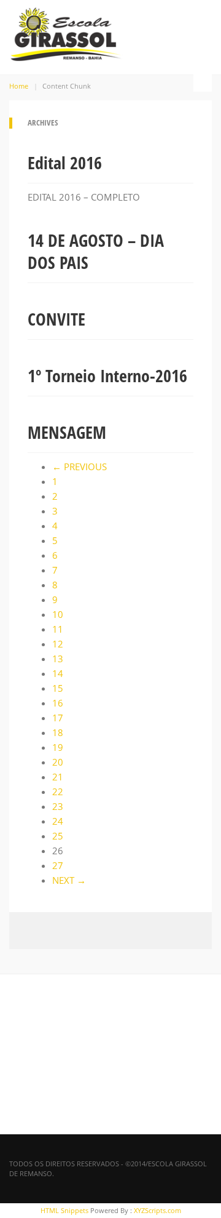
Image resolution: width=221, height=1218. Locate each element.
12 (57, 644)
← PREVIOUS (79, 466)
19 (57, 747)
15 (57, 688)
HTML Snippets (64, 1210)
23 (57, 806)
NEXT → (69, 880)
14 (57, 673)
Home (18, 85)
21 (57, 777)
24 (57, 821)
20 (57, 762)
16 (57, 703)
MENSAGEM (67, 432)
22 (57, 791)
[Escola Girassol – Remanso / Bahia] (66, 32)
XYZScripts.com (157, 1210)
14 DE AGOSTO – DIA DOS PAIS (96, 251)
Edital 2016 (65, 162)
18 (57, 732)
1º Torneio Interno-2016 (107, 375)
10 (57, 614)
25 (57, 836)
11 (57, 629)
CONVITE (56, 319)
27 (57, 865)
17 (57, 717)
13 (57, 658)
